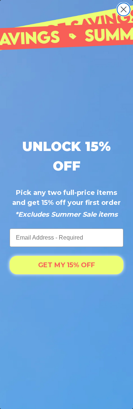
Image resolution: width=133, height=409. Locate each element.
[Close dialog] (123, 9)
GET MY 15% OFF (66, 265)
